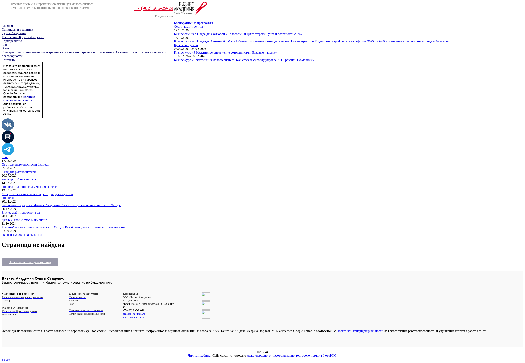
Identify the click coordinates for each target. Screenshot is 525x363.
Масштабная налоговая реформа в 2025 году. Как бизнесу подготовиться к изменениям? (63, 227)
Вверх (6, 359)
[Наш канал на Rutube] (8, 142)
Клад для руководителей (19, 172)
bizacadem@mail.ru (134, 313)
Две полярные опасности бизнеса (25, 164)
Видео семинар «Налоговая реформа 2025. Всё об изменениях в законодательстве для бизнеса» (382, 41)
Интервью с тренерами (80, 52)
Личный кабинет (200, 355)
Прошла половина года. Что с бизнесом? (30, 186)
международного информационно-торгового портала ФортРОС (292, 355)
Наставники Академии (113, 52)
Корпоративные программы (193, 23)
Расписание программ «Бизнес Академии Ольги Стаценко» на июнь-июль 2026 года (61, 205)
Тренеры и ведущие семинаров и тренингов (33, 52)
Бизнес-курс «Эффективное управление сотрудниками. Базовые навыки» (225, 52)
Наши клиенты (141, 52)
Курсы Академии (14, 33)
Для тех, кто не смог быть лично (24, 220)
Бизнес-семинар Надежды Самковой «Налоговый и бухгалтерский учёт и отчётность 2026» (238, 34)
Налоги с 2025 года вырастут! (22, 234)
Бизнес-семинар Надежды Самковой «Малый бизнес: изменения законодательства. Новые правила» (244, 41)
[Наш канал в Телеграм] (8, 154)
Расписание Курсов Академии (23, 37)
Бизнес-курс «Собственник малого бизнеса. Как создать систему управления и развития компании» (244, 60)
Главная (7, 25)
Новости (8, 197)
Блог (5, 44)
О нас (6, 48)
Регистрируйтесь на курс (19, 179)
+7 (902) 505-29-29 (153, 8)
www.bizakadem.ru (133, 316)
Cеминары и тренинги (17, 29)
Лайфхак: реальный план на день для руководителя (37, 194)
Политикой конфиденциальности (360, 331)
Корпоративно (12, 41)
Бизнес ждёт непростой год (21, 212)
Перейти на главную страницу (30, 262)
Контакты (8, 60)
